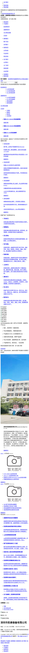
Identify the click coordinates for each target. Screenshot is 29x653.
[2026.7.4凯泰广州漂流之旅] (15, 471)
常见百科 (6, 56)
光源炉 (8, 110)
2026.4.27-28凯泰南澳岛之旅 (11, 475)
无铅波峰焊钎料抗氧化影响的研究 (12, 508)
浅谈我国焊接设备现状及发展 (11, 509)
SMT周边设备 (7, 32)
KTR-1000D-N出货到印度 (10, 474)
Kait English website (8, 609)
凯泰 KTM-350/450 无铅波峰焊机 (12, 126)
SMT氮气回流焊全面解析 (10, 504)
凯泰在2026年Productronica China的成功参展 (15, 477)
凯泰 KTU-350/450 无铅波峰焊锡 (12, 119)
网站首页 (6, 22)
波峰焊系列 (7, 29)
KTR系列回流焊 (11, 91)
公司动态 (6, 50)
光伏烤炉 (9, 115)
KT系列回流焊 (10, 89)
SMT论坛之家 (7, 608)
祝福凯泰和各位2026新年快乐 (11, 479)
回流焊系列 (7, 26)
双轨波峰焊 (9, 101)
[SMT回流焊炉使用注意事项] (15, 501)
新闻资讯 (6, 47)
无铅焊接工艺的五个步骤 (10, 506)
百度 (5, 606)
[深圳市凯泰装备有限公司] (8, 13)
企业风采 (6, 71)
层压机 (8, 114)
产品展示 (6, 23)
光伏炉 (5, 35)
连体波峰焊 (9, 102)
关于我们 (6, 2)
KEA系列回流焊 (11, 92)
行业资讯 (6, 53)
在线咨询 (3, 348)
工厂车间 (6, 65)
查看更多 (6, 450)
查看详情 (6, 122)
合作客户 (6, 44)
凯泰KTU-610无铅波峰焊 (10, 132)
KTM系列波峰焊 (11, 97)
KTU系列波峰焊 (11, 99)
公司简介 (6, 62)
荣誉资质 (6, 68)
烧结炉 (8, 112)
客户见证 (6, 41)
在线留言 (6, 74)
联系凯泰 (6, 5)
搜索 (16, 82)
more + (2, 453)
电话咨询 (6, 645)
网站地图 (6, 7)
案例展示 (6, 38)
